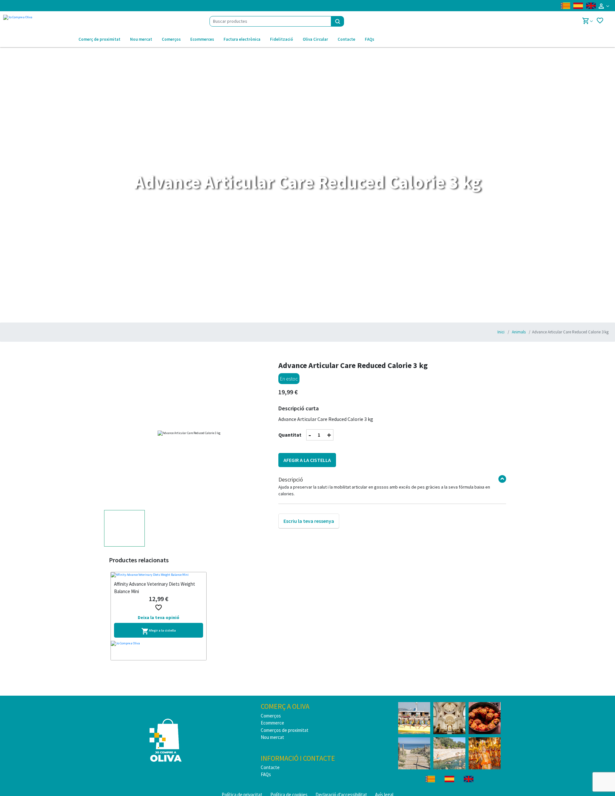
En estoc (289, 378)
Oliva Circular (315, 39)
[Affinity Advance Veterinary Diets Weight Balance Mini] (158, 575)
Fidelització (281, 39)
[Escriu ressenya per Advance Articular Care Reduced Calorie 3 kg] (308, 514)
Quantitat (289, 435)
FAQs (369, 39)
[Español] (578, 6)
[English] (591, 6)
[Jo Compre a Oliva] (158, 650)
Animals (518, 332)
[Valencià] (565, 6)
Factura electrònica (242, 39)
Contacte (346, 39)
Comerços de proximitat (284, 730)
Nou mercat (141, 39)
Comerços (171, 39)
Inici (500, 332)
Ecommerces (202, 39)
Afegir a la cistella (307, 460)
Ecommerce (272, 723)
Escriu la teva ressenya (308, 521)
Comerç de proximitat (99, 39)
